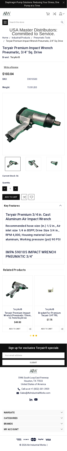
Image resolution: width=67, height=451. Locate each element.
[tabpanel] (18, 303)
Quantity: (6, 183)
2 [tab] (33, 335)
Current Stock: (10, 176)
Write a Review (11, 67)
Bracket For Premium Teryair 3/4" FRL (49, 314)
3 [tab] (36, 335)
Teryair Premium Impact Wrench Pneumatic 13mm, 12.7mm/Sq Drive (17, 315)
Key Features (12, 205)
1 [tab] (30, 335)
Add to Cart (14, 329)
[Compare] (54, 14)
